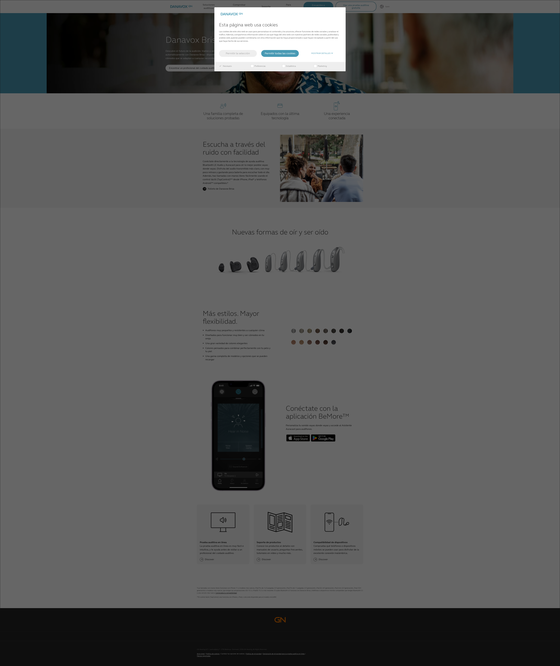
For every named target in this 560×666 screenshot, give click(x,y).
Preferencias (260, 66)
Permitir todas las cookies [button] (280, 53)
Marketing (322, 66)
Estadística (291, 66)
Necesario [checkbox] (227, 66)
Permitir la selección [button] (238, 53)
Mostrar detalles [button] (321, 53)
